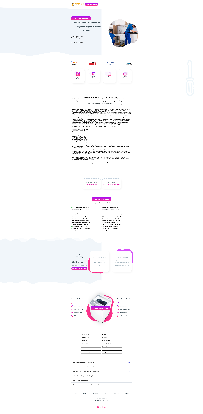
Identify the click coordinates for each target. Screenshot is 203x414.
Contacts (130, 4)
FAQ (94, 398)
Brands (115, 4)
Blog (125, 4)
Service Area (120, 4)
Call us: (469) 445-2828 (91, 4)
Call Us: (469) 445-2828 (81, 18)
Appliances (110, 4)
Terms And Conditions (105, 398)
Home (100, 4)
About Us (104, 4)
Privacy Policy (98, 398)
